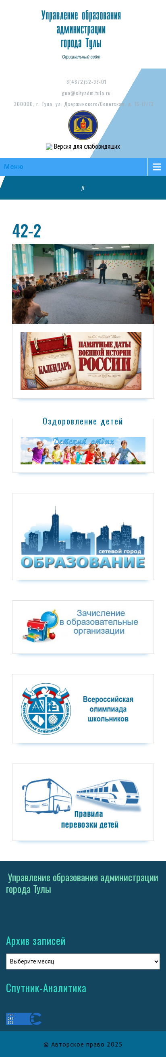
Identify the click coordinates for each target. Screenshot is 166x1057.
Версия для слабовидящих (86, 146)
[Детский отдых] (83, 450)
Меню (14, 167)
